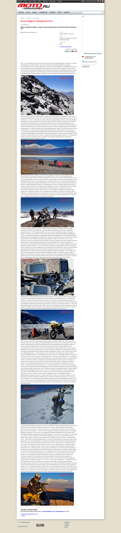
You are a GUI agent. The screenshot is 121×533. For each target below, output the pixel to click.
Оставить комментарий (65, 46)
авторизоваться (60, 511)
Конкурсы (45, 1)
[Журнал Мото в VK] (100, 1)
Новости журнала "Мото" (90, 61)
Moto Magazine (21, 4)
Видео (34, 1)
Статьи (25, 1)
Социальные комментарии (29, 514)
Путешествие (36, 18)
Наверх (23, 515)
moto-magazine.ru (25, 522)
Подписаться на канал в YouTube (92, 53)
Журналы (60, 1)
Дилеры (66, 527)
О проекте (66, 523)
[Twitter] (69, 51)
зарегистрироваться (92, 1)
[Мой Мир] (72, 51)
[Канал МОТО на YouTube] (98, 1)
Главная (22, 18)
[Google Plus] (76, 51)
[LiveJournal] (74, 51)
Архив (39, 1)
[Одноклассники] (70, 51)
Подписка (66, 525)
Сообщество (28, 18)
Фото (30, 1)
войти (83, 1)
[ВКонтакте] (67, 51)
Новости (20, 1)
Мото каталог (52, 1)
